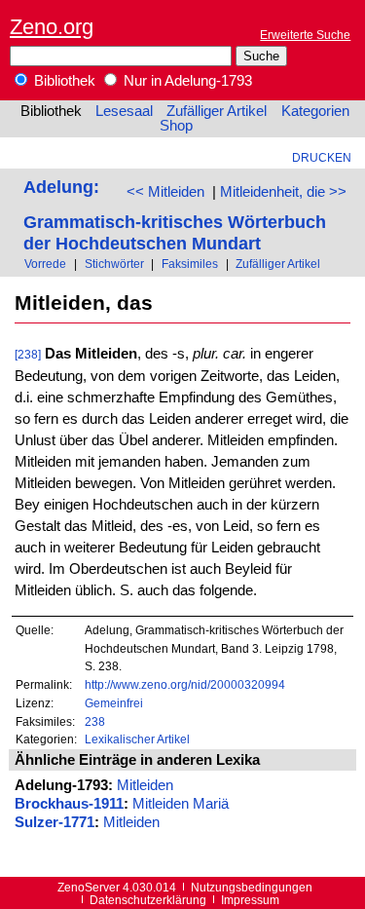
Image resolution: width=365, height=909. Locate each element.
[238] (28, 354)
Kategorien (315, 111)
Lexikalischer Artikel (137, 739)
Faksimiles (190, 263)
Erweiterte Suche (305, 34)
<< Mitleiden (165, 192)
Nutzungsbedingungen (251, 887)
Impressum (250, 899)
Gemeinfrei (114, 703)
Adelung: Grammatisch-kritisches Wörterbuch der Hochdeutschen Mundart (174, 214)
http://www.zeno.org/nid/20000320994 (185, 684)
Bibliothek (62, 81)
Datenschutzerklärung (148, 899)
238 (95, 721)
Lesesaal (124, 111)
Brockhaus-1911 (69, 804)
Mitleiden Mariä (180, 804)
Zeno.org (51, 27)
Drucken (321, 157)
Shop (176, 125)
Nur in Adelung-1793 (186, 81)
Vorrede (45, 263)
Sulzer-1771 (54, 822)
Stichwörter (114, 263)
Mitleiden (145, 785)
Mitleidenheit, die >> (283, 192)
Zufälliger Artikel (216, 111)
